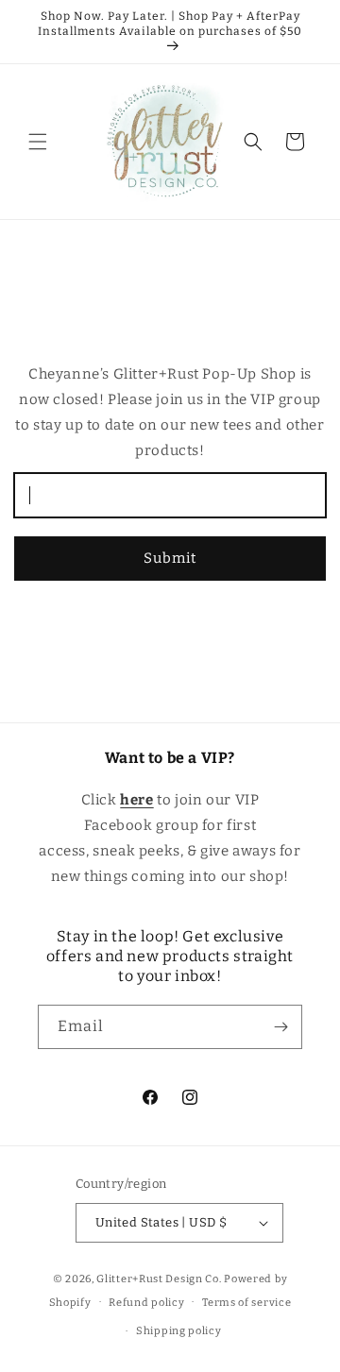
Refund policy (146, 1302)
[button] (38, 141)
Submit (170, 558)
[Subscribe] (280, 1027)
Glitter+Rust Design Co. (158, 1279)
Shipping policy (179, 1331)
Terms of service (246, 1302)
